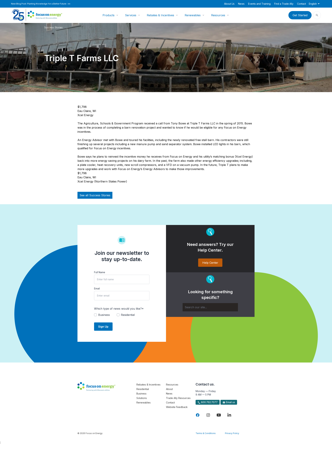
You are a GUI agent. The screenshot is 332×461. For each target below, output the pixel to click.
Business (141, 393)
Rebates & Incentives (160, 15)
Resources (218, 15)
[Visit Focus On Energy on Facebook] (198, 415)
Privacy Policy (232, 433)
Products (108, 15)
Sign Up (103, 326)
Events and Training (259, 3)
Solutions (141, 398)
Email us (230, 402)
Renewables (193, 15)
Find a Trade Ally (283, 3)
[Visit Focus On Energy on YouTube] (219, 415)
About (169, 389)
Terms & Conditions (206, 433)
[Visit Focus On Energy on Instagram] (208, 415)
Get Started (300, 15)
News (241, 3)
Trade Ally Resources (178, 398)
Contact (301, 3)
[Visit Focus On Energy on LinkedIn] (229, 415)
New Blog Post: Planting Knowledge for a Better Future (40, 4)
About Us (229, 3)
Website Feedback (177, 407)
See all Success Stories (95, 195)
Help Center (210, 262)
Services (130, 15)
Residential (142, 389)
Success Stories (53, 27)
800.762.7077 (209, 402)
